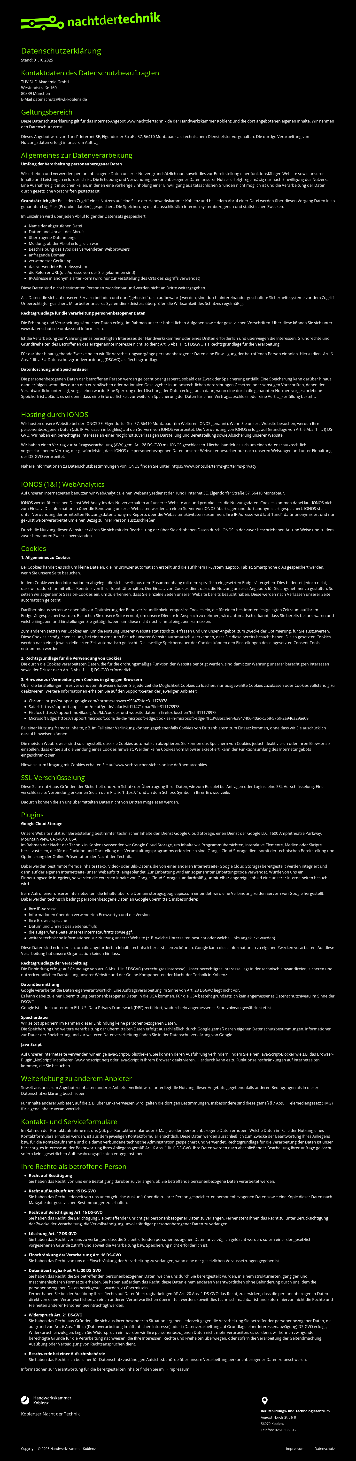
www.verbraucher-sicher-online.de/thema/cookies (161, 764)
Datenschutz (325, 1448)
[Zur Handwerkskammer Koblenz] (84, 1400)
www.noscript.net (92, 1060)
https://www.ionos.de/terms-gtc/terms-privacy (213, 466)
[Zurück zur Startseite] (91, 21)
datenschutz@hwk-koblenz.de (60, 99)
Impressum (179, 1369)
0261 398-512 (285, 1430)
